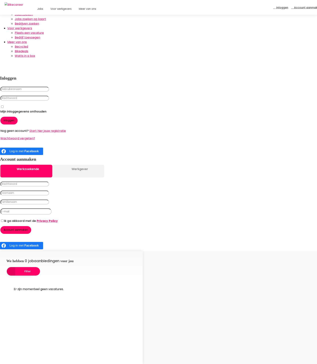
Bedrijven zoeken (27, 24)
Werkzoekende (27, 169)
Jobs (40, 9)
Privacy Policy (47, 221)
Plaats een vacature (29, 33)
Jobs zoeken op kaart (30, 19)
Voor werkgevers (19, 28)
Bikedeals (21, 51)
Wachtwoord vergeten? (17, 138)
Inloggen (282, 7)
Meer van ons (17, 42)
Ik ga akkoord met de (31, 221)
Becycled (21, 46)
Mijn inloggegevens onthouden (23, 111)
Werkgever (79, 169)
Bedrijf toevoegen (27, 37)
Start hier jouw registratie (47, 131)
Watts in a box (25, 56)
